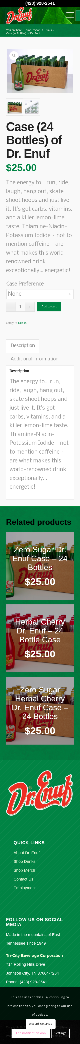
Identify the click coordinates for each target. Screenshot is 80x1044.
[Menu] (68, 15)
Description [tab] (23, 345)
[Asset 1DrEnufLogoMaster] (33, 15)
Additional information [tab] (34, 359)
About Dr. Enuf (27, 853)
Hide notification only (30, 1033)
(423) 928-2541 (40, 3)
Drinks (22, 323)
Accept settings (40, 1023)
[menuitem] (68, 15)
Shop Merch (24, 870)
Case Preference (25, 284)
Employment (25, 888)
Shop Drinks (24, 861)
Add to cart (49, 306)
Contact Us (23, 879)
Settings (60, 1033)
